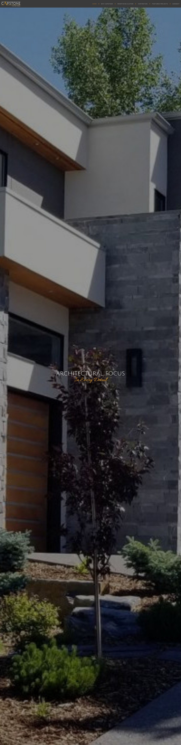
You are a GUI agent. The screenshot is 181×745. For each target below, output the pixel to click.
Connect (176, 4)
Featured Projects (160, 4)
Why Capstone (107, 4)
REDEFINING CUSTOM (125, 4)
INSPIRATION (143, 4)
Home (94, 4)
